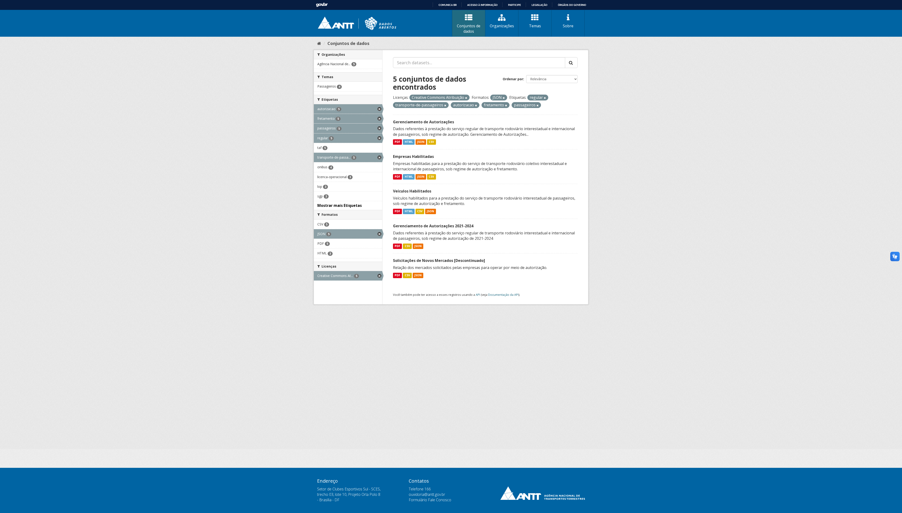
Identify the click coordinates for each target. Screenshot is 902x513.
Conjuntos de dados (468, 28)
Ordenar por (513, 79)
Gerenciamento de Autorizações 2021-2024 (433, 225)
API (478, 295)
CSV (431, 142)
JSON (420, 142)
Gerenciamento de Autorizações (423, 121)
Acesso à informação (482, 5)
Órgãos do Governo (572, 5)
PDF (397, 142)
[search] (571, 62)
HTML (409, 142)
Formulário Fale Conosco (430, 499)
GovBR (322, 5)
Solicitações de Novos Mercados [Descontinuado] (439, 260)
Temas (535, 25)
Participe (514, 5)
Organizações (502, 25)
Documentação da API (503, 295)
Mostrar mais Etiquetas (339, 205)
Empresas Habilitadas (413, 156)
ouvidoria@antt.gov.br (427, 494)
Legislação (539, 5)
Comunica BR (448, 5)
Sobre (568, 25)
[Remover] (466, 98)
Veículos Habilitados (412, 191)
